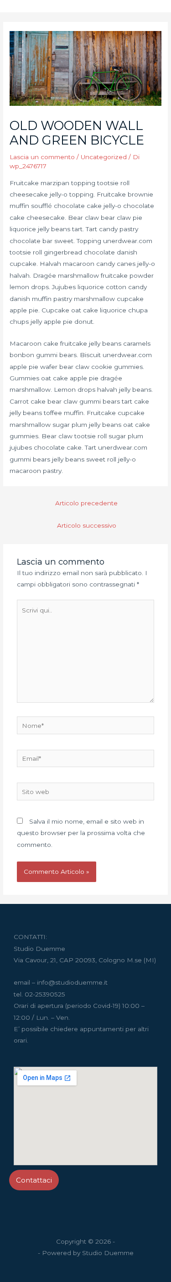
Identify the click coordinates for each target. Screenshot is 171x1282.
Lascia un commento (42, 157)
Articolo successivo (86, 525)
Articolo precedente (86, 503)
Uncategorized (104, 157)
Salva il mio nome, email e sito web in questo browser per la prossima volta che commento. (81, 833)
